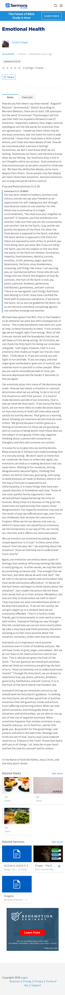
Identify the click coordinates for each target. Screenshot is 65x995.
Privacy (38, 981)
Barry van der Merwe (46, 869)
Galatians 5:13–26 (12, 61)
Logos (24, 977)
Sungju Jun (9, 869)
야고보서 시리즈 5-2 (16, 865)
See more (57, 773)
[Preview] (58, 866)
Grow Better (8, 54)
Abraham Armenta (13, 899)
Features (15, 981)
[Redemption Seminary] (33, 929)
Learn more (51, 16)
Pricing (27, 981)
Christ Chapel (20, 42)
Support (36, 985)
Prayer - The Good (46, 865)
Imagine (9, 896)
